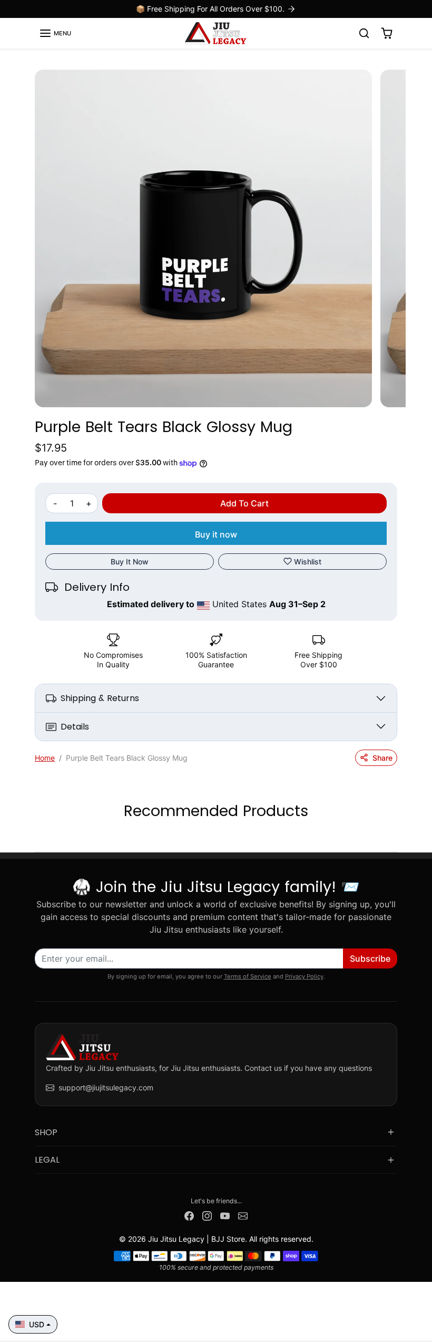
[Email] (243, 1214)
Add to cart (244, 503)
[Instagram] (207, 1214)
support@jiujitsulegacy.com (105, 1087)
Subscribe (370, 958)
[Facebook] (189, 1214)
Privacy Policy (304, 976)
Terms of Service (247, 976)
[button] (55, 33)
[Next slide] (394, 835)
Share (382, 757)
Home (45, 757)
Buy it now (216, 534)
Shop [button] (46, 1132)
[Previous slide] (37, 835)
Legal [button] (47, 1160)
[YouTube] (225, 1214)
